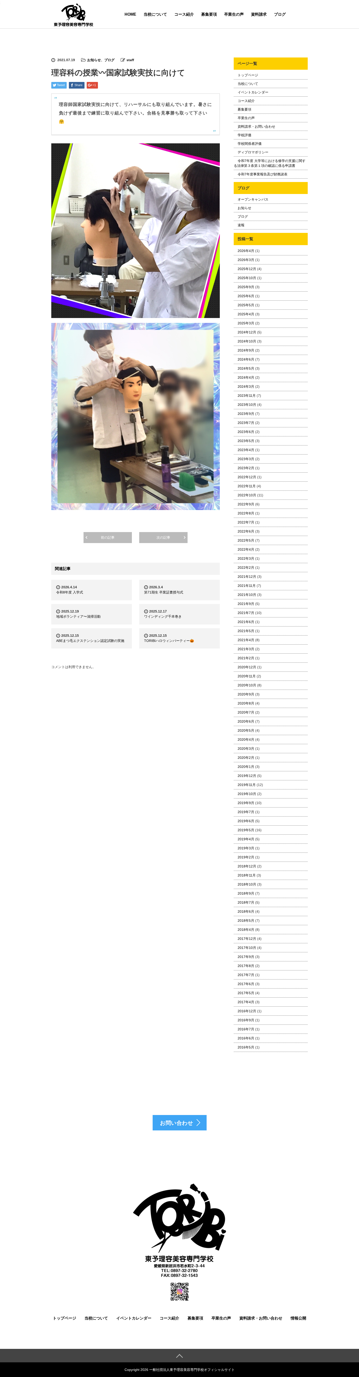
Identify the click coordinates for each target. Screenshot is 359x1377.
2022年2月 (246, 567)
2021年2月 (246, 658)
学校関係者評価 (250, 144)
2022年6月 (246, 531)
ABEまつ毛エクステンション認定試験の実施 (90, 641)
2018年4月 (246, 930)
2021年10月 (247, 595)
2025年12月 (247, 269)
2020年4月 (246, 739)
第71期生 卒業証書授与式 (163, 592)
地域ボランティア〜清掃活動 (78, 616)
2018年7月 (246, 902)
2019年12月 (247, 776)
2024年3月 (246, 386)
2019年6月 (246, 821)
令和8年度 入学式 (69, 592)
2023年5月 (246, 441)
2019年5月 (246, 830)
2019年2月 (246, 857)
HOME (130, 14)
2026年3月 (246, 260)
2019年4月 (246, 839)
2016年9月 (246, 1020)
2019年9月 (246, 803)
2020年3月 (246, 749)
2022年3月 (246, 558)
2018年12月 (247, 866)
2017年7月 (246, 975)
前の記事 (108, 537)
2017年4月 (246, 1002)
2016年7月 (246, 1029)
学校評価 (244, 135)
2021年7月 (246, 613)
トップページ (248, 75)
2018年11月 (247, 875)
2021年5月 (246, 631)
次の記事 (163, 537)
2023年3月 (246, 459)
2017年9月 (246, 957)
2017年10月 (247, 948)
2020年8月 (246, 703)
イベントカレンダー (253, 92)
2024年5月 (246, 368)
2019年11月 (247, 785)
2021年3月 (246, 649)
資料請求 (259, 14)
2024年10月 (247, 341)
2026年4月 (246, 251)
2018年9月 (246, 893)
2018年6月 (246, 911)
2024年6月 (246, 359)
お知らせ (94, 60)
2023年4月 (246, 450)
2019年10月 (247, 794)
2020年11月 (247, 676)
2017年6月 (246, 984)
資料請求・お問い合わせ (256, 126)
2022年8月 (246, 513)
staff (130, 60)
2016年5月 (246, 1047)
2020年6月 (246, 721)
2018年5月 (246, 920)
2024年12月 (247, 332)
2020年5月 (246, 730)
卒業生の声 (234, 14)
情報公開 (298, 1318)
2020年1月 (246, 767)
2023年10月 (247, 405)
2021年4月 (246, 640)
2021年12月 (247, 577)
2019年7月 (246, 812)
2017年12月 (247, 939)
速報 (241, 225)
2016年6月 (246, 1038)
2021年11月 (247, 586)
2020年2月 (246, 758)
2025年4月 (246, 314)
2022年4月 (246, 549)
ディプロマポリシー (253, 152)
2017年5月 (246, 993)
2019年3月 (246, 848)
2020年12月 (247, 667)
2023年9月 (246, 414)
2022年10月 (247, 495)
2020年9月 (246, 694)
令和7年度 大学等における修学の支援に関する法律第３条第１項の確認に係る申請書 (270, 163)
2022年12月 (247, 477)
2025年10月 (247, 278)
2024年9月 (246, 350)
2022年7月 (246, 522)
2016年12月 (247, 1011)
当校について (155, 14)
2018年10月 (247, 884)
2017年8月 (246, 966)
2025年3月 (246, 323)
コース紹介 (184, 14)
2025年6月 (246, 296)
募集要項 (209, 14)
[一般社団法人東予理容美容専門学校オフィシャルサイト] (73, 15)
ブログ (280, 14)
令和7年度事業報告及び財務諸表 (262, 174)
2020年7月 (246, 712)
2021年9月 (246, 604)
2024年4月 (246, 377)
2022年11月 (247, 486)
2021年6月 (246, 622)
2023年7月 (246, 423)
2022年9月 (246, 504)
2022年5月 (246, 540)
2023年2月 (246, 468)
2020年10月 (247, 685)
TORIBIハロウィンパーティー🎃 (169, 641)
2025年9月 (246, 287)
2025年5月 (246, 305)
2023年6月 (246, 432)
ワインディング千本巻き (163, 616)
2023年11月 (247, 396)
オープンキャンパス (253, 199)
